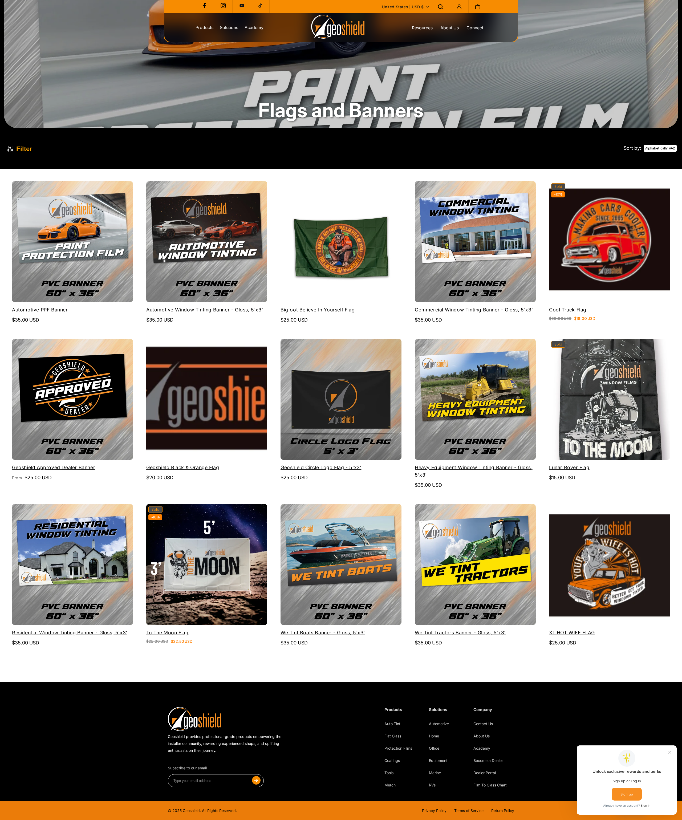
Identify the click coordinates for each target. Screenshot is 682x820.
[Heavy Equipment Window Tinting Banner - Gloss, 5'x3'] (475, 400)
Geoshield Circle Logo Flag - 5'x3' (321, 467)
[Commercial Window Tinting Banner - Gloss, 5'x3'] (475, 242)
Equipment (438, 760)
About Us (449, 27)
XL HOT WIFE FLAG (572, 632)
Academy (481, 748)
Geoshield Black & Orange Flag (182, 467)
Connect (474, 27)
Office (434, 748)
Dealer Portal (484, 772)
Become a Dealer (488, 760)
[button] (440, 6)
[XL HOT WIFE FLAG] (609, 565)
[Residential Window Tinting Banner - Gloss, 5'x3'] (72, 565)
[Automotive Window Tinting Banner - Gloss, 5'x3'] (206, 242)
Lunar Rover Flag (569, 467)
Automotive (439, 723)
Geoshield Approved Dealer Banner (53, 467)
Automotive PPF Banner (40, 309)
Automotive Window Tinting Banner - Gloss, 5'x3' (204, 309)
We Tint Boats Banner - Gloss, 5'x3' (323, 632)
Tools (388, 772)
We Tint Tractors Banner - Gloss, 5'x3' (460, 632)
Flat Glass (392, 736)
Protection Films (398, 748)
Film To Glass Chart (490, 785)
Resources (422, 27)
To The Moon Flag (167, 632)
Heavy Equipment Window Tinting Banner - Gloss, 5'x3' (474, 471)
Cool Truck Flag (567, 309)
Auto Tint (392, 723)
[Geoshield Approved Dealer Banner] (72, 400)
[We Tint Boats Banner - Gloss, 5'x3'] (341, 565)
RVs (432, 785)
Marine (435, 772)
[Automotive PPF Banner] (72, 242)
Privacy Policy (434, 810)
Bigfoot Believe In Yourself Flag (318, 309)
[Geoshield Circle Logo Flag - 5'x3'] (341, 400)
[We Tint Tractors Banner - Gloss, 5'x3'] (475, 565)
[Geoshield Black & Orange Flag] (206, 400)
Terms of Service (469, 810)
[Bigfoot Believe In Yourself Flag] (341, 242)
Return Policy (502, 810)
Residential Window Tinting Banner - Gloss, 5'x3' (69, 632)
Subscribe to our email (187, 768)
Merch (390, 785)
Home (434, 736)
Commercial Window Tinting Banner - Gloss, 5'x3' (474, 309)
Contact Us (483, 723)
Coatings (392, 760)
